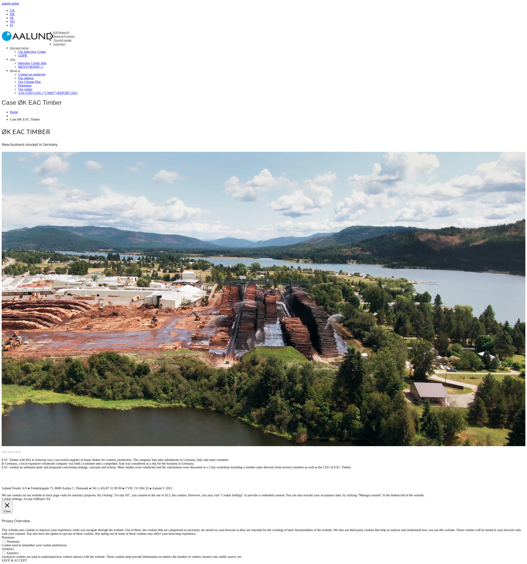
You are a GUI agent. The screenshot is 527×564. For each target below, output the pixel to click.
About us (15, 70)
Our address (26, 78)
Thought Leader (62, 40)
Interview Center (19, 48)
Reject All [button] (43, 499)
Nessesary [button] (8, 537)
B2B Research (61, 32)
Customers (59, 44)
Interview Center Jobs (32, 63)
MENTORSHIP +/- (31, 66)
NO (12, 21)
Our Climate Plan (29, 82)
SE (12, 18)
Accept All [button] (30, 499)
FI (11, 25)
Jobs (12, 59)
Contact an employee (31, 74)
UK (12, 10)
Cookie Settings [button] (12, 499)
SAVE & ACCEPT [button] (14, 560)
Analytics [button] (8, 549)
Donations (24, 85)
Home (14, 112)
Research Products (64, 36)
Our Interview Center (32, 51)
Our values (25, 89)
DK (12, 14)
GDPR (22, 55)
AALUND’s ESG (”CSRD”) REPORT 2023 (47, 93)
